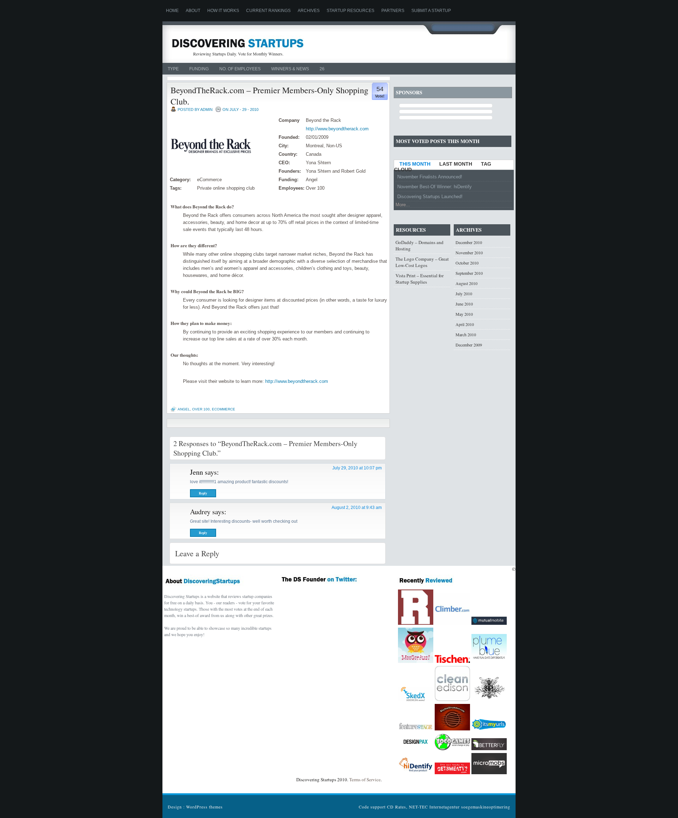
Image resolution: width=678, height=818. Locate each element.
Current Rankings (268, 10)
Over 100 (201, 409)
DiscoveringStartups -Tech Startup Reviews (237, 42)
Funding (199, 68)
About (193, 10)
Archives (309, 10)
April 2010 (465, 324)
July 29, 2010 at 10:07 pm (357, 468)
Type (173, 68)
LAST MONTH (455, 164)
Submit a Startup (431, 10)
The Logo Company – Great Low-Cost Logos (422, 262)
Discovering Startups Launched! (430, 196)
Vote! (380, 96)
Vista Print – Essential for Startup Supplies (420, 278)
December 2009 (469, 345)
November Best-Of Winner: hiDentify (434, 186)
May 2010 (464, 314)
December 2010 (469, 242)
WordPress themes (204, 807)
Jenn (196, 472)
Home (172, 10)
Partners (392, 10)
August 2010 (466, 283)
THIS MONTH (414, 164)
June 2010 (464, 304)
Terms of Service (365, 779)
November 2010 (469, 252)
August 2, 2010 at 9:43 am (357, 507)
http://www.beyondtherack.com (337, 128)
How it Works (223, 10)
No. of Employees (240, 68)
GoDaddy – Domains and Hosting (420, 245)
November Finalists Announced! (429, 176)
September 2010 (469, 273)
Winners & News (290, 68)
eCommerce (223, 409)
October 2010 (467, 263)
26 (322, 68)
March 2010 (466, 334)
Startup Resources (350, 10)
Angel (184, 409)
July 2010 (464, 293)
